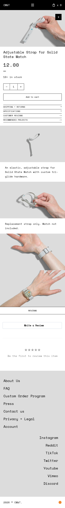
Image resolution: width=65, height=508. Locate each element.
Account (10, 426)
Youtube (51, 468)
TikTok (52, 452)
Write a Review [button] (34, 325)
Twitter (51, 460)
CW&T (6, 5)
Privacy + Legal (19, 418)
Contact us (13, 411)
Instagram (48, 437)
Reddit (52, 445)
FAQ (6, 388)
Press (8, 403)
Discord (51, 483)
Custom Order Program (24, 395)
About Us (11, 380)
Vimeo (53, 475)
